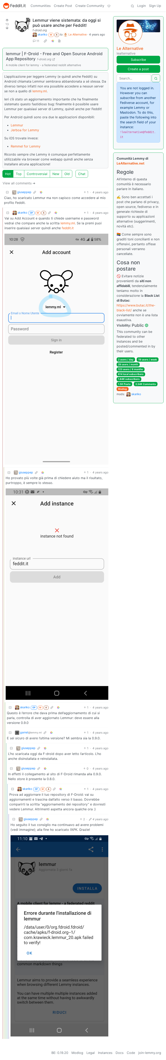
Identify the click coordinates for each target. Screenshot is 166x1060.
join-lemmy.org (149, 1053)
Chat (81, 174)
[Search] (132, 6)
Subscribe (138, 60)
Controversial (37, 174)
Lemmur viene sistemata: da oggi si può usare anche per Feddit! (67, 23)
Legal (90, 1053)
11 (37, 41)
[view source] (59, 41)
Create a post (138, 69)
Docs (119, 1053)
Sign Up (155, 6)
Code (131, 1053)
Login (141, 6)
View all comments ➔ (19, 183)
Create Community (89, 6)
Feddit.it (18, 5)
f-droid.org (40, 30)
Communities (41, 6)
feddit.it (68, 228)
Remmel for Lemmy (25, 146)
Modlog (122, 388)
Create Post (63, 6)
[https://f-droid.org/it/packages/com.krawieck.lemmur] (22, 26)
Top (19, 174)
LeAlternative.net (130, 163)
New (55, 174)
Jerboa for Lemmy (25, 130)
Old (67, 174)
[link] (45, 41)
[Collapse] (7, 192)
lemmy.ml (39, 91)
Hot (8, 174)
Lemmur (17, 125)
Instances (105, 1053)
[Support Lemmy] (109, 6)
